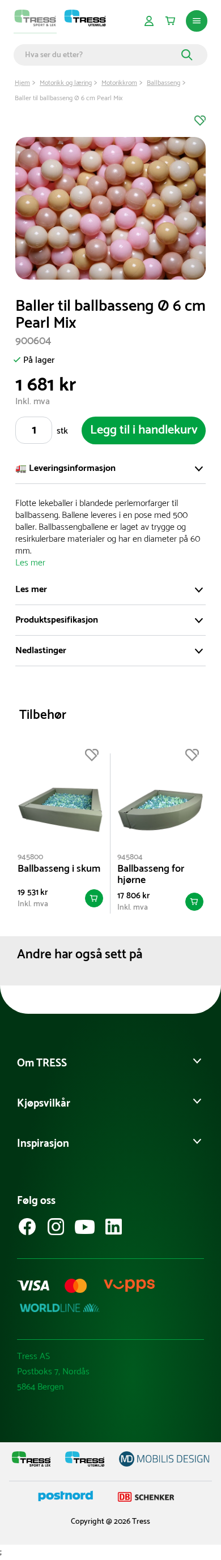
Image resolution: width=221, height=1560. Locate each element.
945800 (30, 857)
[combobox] (101, 55)
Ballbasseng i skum (59, 869)
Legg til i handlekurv (144, 430)
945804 (130, 857)
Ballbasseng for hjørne (150, 874)
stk (62, 431)
